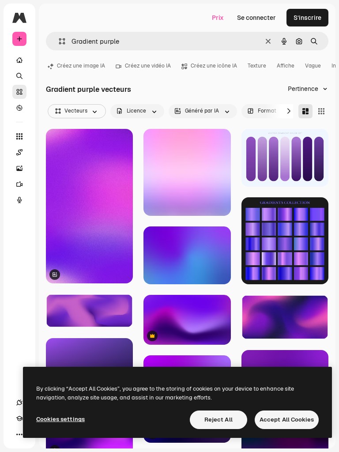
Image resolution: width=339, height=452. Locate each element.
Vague (313, 65)
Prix (218, 18)
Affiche (285, 65)
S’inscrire (307, 18)
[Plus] (19, 434)
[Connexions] (19, 403)
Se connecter (256, 18)
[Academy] (19, 418)
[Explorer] (19, 108)
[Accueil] (19, 60)
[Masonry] (305, 111)
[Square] (321, 111)
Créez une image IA (81, 65)
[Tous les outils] (19, 136)
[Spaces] (19, 152)
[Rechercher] (19, 76)
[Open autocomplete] (58, 41)
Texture (257, 65)
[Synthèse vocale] (19, 200)
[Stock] (19, 92)
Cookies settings (60, 419)
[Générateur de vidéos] (19, 184)
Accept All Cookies (287, 419)
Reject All (218, 419)
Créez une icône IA (214, 65)
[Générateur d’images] (19, 168)
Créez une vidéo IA (148, 65)
